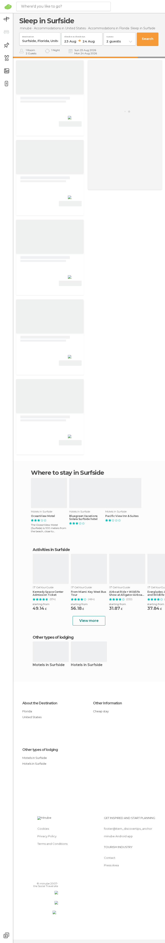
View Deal (70, 124)
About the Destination (39, 703)
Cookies (43, 828)
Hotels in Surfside (86, 665)
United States (31, 717)
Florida (27, 711)
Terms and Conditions (52, 843)
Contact (109, 857)
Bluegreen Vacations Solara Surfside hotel (83, 518)
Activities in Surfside (51, 550)
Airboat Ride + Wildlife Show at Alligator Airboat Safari (126, 593)
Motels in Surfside (49, 665)
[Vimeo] (49, 877)
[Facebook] (38, 877)
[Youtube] (55, 877)
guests (115, 41)
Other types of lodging (40, 750)
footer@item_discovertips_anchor (128, 828)
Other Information (107, 703)
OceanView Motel (43, 516)
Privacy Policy (47, 836)
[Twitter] (44, 877)
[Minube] (8, 7)
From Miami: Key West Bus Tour (88, 593)
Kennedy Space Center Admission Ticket (48, 593)
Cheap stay (101, 711)
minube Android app (118, 836)
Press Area (111, 865)
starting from (41, 604)
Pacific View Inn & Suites (122, 516)
